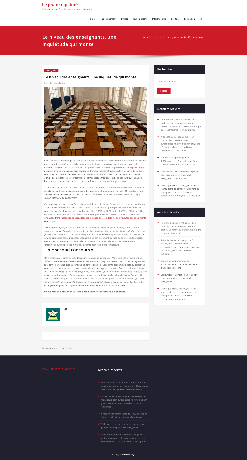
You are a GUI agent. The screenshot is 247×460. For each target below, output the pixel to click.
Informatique (159, 18)
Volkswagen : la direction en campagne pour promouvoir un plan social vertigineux (180, 175)
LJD (50, 83)
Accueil (146, 37)
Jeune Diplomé (140, 18)
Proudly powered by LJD (123, 454)
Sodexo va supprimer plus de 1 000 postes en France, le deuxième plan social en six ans (179, 161)
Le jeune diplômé (60, 4)
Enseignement (109, 18)
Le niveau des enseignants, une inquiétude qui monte (179, 37)
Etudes (124, 18)
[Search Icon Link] (201, 19)
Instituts (175, 18)
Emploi (93, 18)
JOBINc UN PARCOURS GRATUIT (58, 369)
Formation (189, 18)
